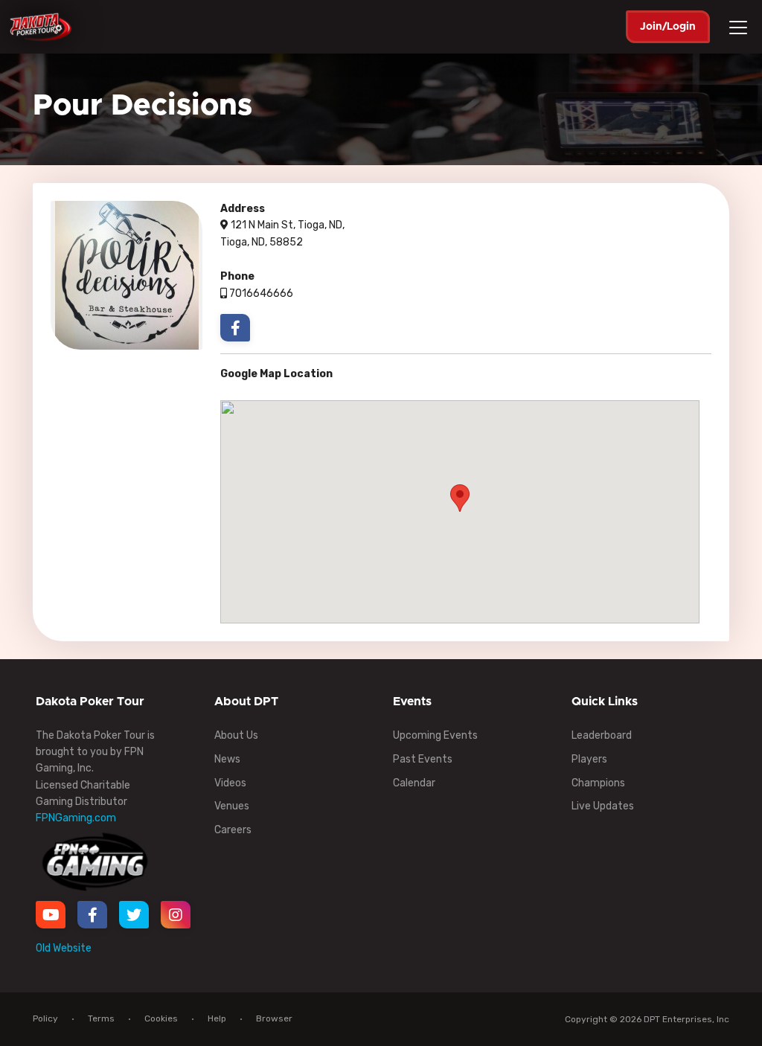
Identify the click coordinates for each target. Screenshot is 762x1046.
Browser (274, 1018)
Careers (233, 830)
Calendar (414, 783)
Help (217, 1018)
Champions (598, 783)
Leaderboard (602, 735)
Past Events (422, 759)
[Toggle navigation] (740, 27)
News (227, 759)
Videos (230, 783)
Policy (45, 1018)
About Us (236, 735)
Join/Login (668, 27)
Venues (231, 806)
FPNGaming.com (76, 818)
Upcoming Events (435, 735)
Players (589, 759)
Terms (101, 1018)
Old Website (64, 948)
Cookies (161, 1018)
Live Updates (603, 806)
